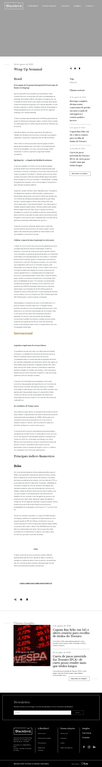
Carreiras (65, 6)
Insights (77, 6)
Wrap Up (73, 82)
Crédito (62, 743)
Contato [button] (89, 6)
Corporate (63, 738)
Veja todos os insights (79, 173)
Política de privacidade (44, 738)
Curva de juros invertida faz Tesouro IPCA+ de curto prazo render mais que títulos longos (80, 159)
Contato (86, 737)
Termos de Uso (42, 743)
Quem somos (42, 733)
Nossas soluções (49, 6)
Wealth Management (66, 747)
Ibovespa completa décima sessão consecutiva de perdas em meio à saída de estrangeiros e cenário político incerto (80, 111)
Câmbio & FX (64, 733)
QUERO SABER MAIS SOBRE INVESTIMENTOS (36, 583)
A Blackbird (33, 6)
